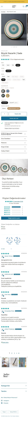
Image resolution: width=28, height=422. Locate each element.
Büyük (18, 65)
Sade (3, 79)
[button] (5, 59)
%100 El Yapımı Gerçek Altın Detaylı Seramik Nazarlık (11, 134)
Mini (3, 65)
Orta (13, 65)
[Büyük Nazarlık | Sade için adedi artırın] (7, 114)
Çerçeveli (14, 102)
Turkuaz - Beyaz (16, 79)
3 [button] (14, 353)
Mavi (8, 76)
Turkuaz (8, 79)
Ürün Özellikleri (5, 138)
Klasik (3, 76)
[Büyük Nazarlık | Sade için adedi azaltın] (2, 114)
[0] (26, 6)
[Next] (16, 47)
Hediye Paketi (5, 151)
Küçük (8, 65)
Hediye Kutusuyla (13, 108)
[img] (5, 253)
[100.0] (9, 240)
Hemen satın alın (14, 118)
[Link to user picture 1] (5, 345)
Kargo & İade (5, 147)
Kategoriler (5, 386)
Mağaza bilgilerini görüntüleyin (12, 128)
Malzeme (3, 142)
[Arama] (23, 6)
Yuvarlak (8, 70)
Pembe (21, 76)
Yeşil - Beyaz (5, 82)
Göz (3, 70)
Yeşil (24, 79)
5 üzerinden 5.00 (18, 201)
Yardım (3, 391)
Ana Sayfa (3, 11)
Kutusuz (4, 108)
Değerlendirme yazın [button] (14, 218)
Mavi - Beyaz (15, 76)
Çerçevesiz (4, 102)
